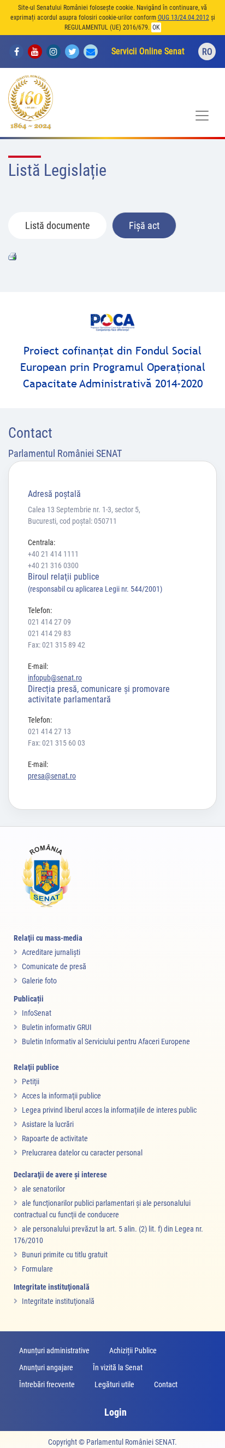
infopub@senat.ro (55, 677)
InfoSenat (36, 1013)
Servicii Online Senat (148, 51)
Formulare (37, 1268)
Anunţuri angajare (46, 1367)
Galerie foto (39, 980)
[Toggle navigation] (202, 115)
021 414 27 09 (49, 621)
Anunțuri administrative (54, 1350)
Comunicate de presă (54, 966)
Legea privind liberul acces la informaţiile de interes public (109, 1110)
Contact (165, 1384)
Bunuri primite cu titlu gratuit (65, 1254)
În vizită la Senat (118, 1367)
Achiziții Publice (133, 1350)
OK (156, 27)
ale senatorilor (43, 1188)
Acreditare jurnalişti (51, 952)
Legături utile (114, 1384)
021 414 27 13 (49, 731)
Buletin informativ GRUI (57, 1027)
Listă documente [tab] (57, 225)
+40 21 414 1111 (53, 554)
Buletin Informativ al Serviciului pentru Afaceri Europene (106, 1041)
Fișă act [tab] (144, 225)
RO (207, 52)
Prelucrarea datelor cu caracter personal (82, 1152)
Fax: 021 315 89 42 (56, 644)
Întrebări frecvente (47, 1384)
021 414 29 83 (49, 633)
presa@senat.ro (52, 775)
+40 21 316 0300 (53, 565)
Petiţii (30, 1081)
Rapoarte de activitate (55, 1138)
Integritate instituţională (58, 1301)
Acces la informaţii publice (61, 1095)
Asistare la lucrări (48, 1124)
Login (115, 1412)
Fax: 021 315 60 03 (56, 743)
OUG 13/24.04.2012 (183, 17)
